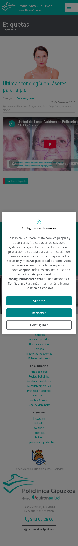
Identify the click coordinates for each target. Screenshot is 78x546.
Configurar (39, 325)
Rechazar (39, 313)
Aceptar (39, 301)
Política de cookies (39, 288)
